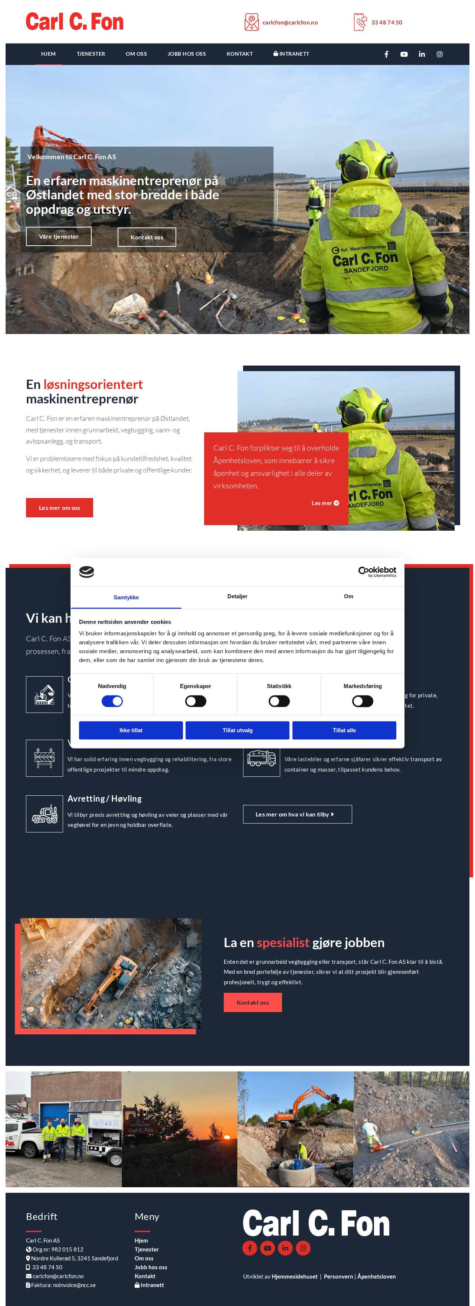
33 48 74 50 (387, 22)
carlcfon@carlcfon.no (290, 22)
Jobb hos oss (187, 53)
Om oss (136, 53)
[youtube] (404, 54)
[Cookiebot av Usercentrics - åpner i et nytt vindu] (363, 571)
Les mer (325, 503)
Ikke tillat (130, 730)
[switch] (195, 701)
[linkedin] (422, 54)
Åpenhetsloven (376, 1276)
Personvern (338, 1276)
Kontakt (240, 53)
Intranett (293, 53)
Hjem (48, 53)
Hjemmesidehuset (295, 1276)
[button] (59, 236)
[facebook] (386, 54)
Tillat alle (344, 730)
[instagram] (440, 54)
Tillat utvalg (238, 730)
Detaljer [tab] (237, 596)
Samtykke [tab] (126, 598)
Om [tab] (348, 596)
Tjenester (91, 53)
